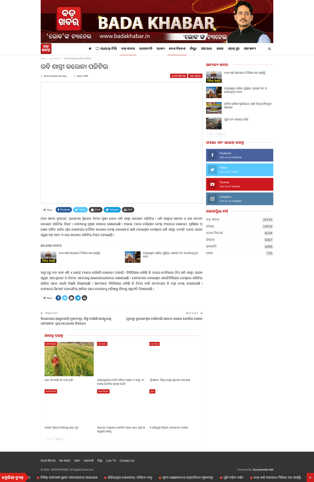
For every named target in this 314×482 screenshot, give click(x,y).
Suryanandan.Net (263, 469)
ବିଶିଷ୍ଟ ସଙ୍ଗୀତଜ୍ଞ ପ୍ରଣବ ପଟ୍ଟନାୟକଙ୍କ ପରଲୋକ (53, 477)
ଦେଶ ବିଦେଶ (177, 49)
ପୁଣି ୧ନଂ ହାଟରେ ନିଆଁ (236, 119)
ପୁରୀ (152, 391)
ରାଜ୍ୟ (160, 49)
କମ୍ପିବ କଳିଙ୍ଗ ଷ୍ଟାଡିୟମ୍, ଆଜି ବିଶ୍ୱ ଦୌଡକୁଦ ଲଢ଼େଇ (248, 105)
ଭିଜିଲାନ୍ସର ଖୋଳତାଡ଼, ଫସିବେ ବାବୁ (114, 477)
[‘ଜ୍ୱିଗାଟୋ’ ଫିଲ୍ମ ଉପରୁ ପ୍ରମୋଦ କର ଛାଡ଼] (174, 359)
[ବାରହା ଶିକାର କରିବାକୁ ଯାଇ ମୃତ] (69, 406)
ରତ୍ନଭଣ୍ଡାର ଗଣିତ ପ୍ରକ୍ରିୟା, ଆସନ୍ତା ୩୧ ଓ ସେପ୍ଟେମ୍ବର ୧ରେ (170, 254)
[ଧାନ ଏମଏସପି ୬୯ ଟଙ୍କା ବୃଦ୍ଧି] (69, 359)
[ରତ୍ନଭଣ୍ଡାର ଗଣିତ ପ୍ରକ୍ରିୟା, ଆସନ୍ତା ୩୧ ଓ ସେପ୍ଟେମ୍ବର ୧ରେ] (132, 257)
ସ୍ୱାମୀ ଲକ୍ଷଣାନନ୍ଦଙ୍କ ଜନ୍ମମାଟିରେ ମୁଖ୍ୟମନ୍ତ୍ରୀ (172, 477)
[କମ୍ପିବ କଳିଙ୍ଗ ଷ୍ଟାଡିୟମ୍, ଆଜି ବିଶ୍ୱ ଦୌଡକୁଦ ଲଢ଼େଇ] (214, 108)
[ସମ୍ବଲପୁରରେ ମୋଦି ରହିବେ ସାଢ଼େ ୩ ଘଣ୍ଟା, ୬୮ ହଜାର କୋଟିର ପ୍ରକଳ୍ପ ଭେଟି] (121, 359)
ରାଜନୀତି (145, 49)
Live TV (111, 461)
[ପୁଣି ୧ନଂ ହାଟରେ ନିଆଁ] (214, 123)
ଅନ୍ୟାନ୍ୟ (250, 49)
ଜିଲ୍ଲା (193, 49)
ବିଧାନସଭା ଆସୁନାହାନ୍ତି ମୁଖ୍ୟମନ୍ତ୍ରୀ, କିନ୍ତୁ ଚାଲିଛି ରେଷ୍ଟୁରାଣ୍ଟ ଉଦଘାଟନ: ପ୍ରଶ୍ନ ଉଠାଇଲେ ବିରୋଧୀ (76, 320)
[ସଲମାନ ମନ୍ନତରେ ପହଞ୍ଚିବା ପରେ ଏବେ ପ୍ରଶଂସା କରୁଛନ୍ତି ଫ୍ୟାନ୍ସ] (121, 406)
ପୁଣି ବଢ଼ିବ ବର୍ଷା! (218, 477)
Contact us (127, 461)
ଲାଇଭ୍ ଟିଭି (108, 49)
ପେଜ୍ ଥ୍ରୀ (234, 49)
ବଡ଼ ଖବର (128, 49)
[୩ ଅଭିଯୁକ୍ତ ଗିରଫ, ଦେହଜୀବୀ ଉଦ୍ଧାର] (174, 406)
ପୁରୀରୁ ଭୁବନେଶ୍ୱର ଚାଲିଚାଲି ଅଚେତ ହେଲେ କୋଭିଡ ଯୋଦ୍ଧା (164, 318)
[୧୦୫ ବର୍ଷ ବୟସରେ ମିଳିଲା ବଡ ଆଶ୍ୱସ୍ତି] (48, 257)
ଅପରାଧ (206, 49)
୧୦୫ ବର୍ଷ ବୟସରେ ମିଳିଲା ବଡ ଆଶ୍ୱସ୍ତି (79, 253)
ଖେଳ (220, 49)
